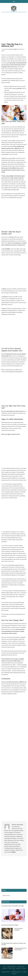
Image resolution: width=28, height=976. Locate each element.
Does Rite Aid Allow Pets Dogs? (9, 925)
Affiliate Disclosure (11, 966)
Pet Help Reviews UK (14, 8)
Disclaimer (4, 968)
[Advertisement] (14, 28)
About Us (18, 968)
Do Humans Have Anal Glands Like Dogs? (12, 906)
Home (4, 966)
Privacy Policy (20, 966)
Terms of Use (12, 968)
